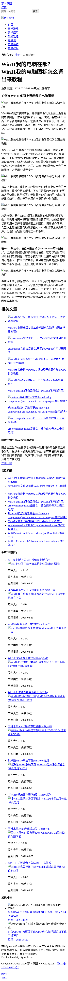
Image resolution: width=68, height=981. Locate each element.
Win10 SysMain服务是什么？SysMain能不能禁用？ (37, 501)
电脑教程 (13, 48)
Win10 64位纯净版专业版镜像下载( (28, 692)
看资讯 (12, 40)
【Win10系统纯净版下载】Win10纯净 (29, 794)
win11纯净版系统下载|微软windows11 (29, 624)
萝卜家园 (6, 3)
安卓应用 (13, 32)
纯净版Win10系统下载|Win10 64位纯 (28, 760)
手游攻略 (13, 36)
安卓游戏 (13, 28)
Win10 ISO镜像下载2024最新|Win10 (28, 658)
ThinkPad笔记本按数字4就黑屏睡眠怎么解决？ (35, 521)
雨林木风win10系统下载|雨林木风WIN (30, 726)
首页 (10, 24)
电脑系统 (13, 44)
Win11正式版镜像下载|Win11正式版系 (29, 862)
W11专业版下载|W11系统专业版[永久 (29, 559)
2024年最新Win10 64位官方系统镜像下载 (31, 590)
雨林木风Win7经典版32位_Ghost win (29, 828)
